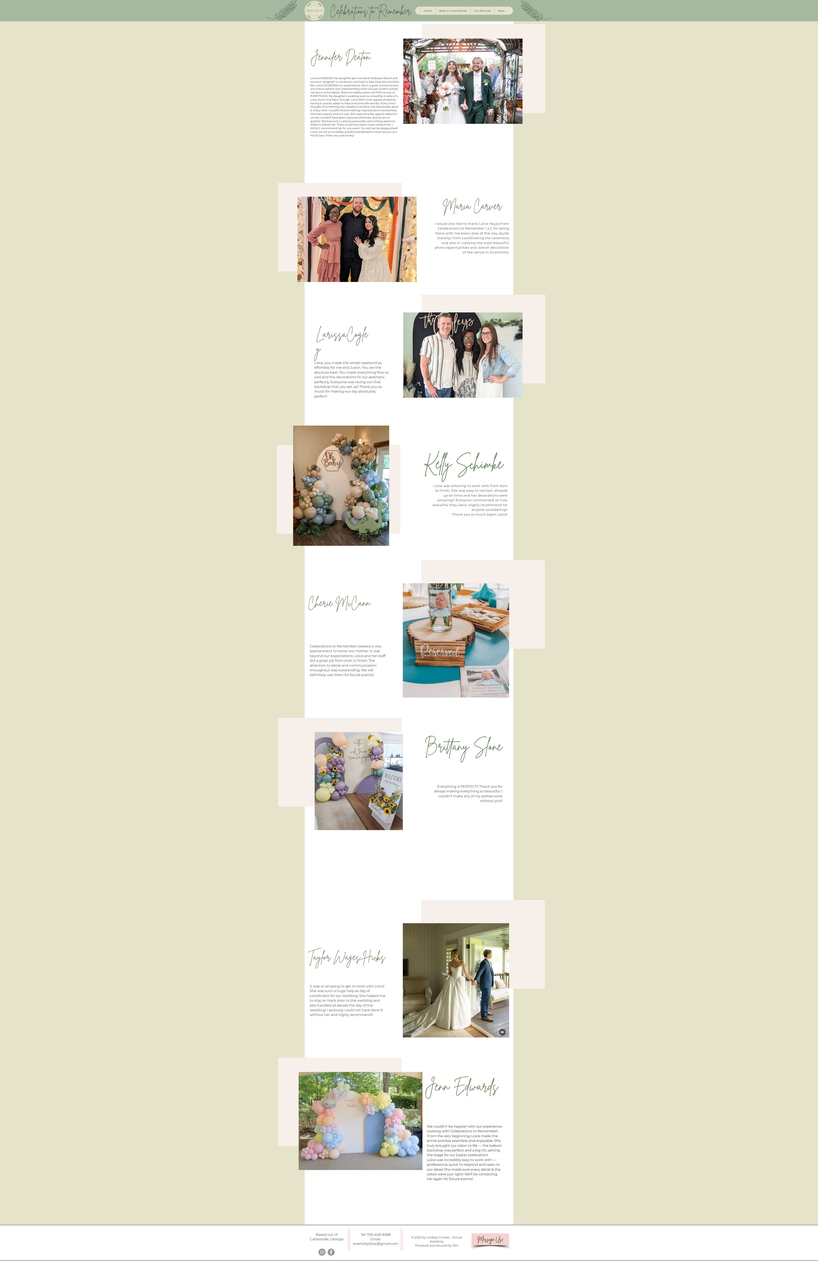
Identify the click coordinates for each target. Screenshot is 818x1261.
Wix (455, 1245)
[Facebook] (331, 1252)
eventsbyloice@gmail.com (375, 1244)
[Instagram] (321, 1252)
